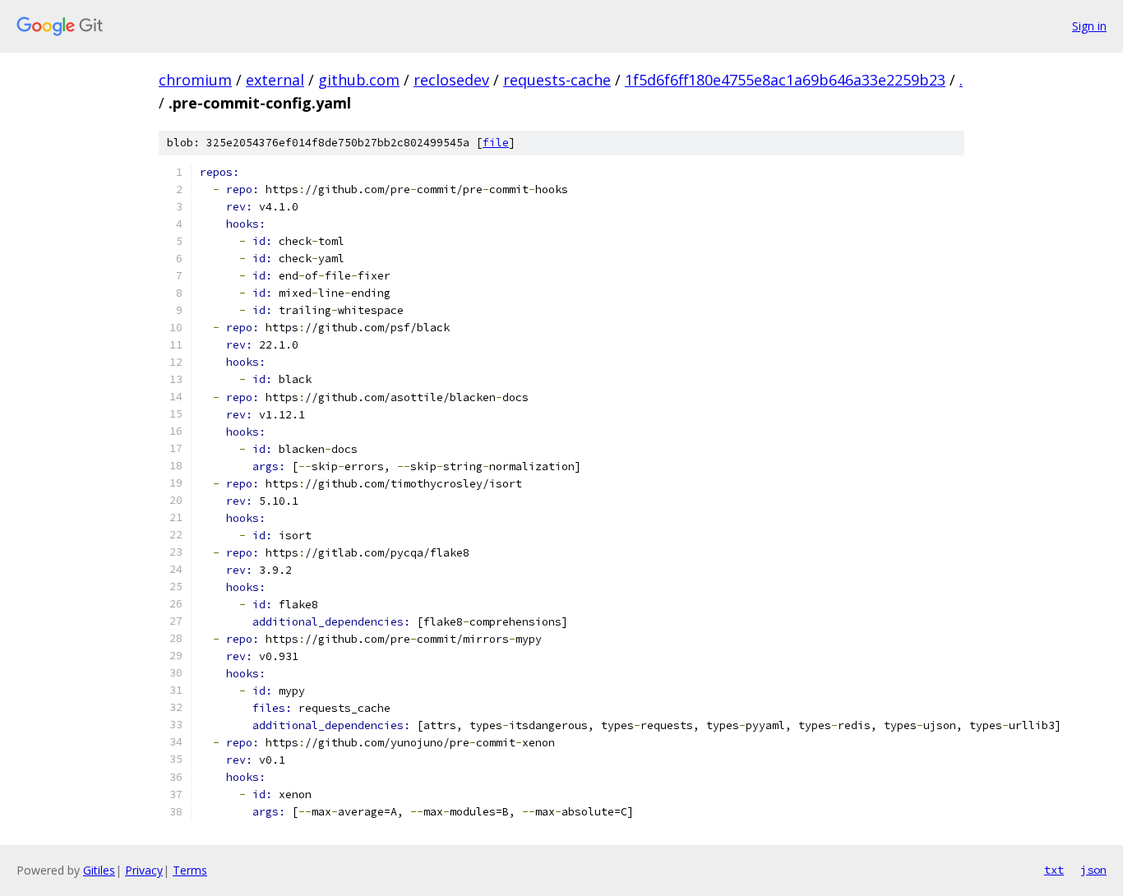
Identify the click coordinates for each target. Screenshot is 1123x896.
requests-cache (557, 80)
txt (1054, 869)
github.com (359, 80)
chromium (195, 80)
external (275, 80)
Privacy (144, 870)
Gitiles (99, 870)
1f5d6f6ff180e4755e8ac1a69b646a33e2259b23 (785, 80)
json (1093, 869)
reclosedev (451, 80)
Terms (190, 870)
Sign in (1089, 26)
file (496, 143)
